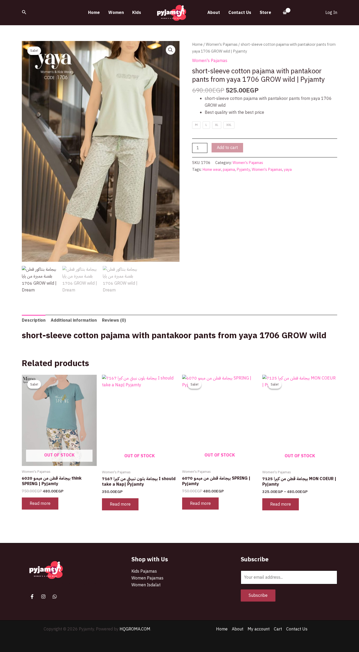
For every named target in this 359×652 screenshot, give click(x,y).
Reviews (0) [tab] (114, 320)
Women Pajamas (147, 578)
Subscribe (258, 595)
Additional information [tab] (74, 320)
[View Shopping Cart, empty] (285, 12)
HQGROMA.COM (135, 629)
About (213, 12)
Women (116, 12)
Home (94, 12)
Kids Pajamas (144, 571)
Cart (278, 629)
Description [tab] (33, 320)
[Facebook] (32, 596)
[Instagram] (43, 596)
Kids (136, 12)
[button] (24, 12)
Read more (40, 503)
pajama (229, 169)
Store (265, 12)
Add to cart (227, 148)
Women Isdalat (146, 585)
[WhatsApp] (54, 596)
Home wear (211, 169)
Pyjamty (243, 169)
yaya (288, 169)
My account (259, 629)
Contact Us (239, 12)
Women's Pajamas (222, 44)
